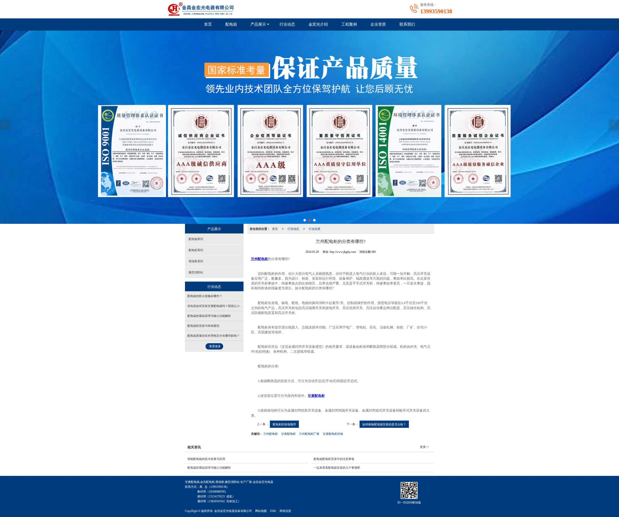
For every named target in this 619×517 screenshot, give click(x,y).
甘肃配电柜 (288, 433)
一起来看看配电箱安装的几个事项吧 (337, 467)
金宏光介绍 (318, 24)
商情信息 (285, 511)
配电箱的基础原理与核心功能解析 (209, 316)
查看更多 (215, 346)
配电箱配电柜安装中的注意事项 (334, 459)
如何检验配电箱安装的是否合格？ (384, 424)
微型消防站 (196, 272)
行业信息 (314, 228)
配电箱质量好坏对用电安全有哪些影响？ (213, 335)
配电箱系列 (196, 239)
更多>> (424, 447)
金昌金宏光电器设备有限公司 (233, 511)
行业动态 (287, 24)
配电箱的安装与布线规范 (203, 326)
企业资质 (378, 24)
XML (273, 511)
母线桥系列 (196, 261)
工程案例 (349, 24)
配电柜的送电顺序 (284, 424)
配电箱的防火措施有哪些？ (204, 296)
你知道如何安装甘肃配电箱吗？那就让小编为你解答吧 (222, 306)
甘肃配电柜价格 (333, 433)
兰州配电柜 (270, 433)
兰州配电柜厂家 (309, 433)
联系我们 (407, 24)
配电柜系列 (196, 250)
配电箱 (231, 24)
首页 (208, 24)
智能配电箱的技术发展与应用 (206, 459)
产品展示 (258, 24)
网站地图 (261, 511)
